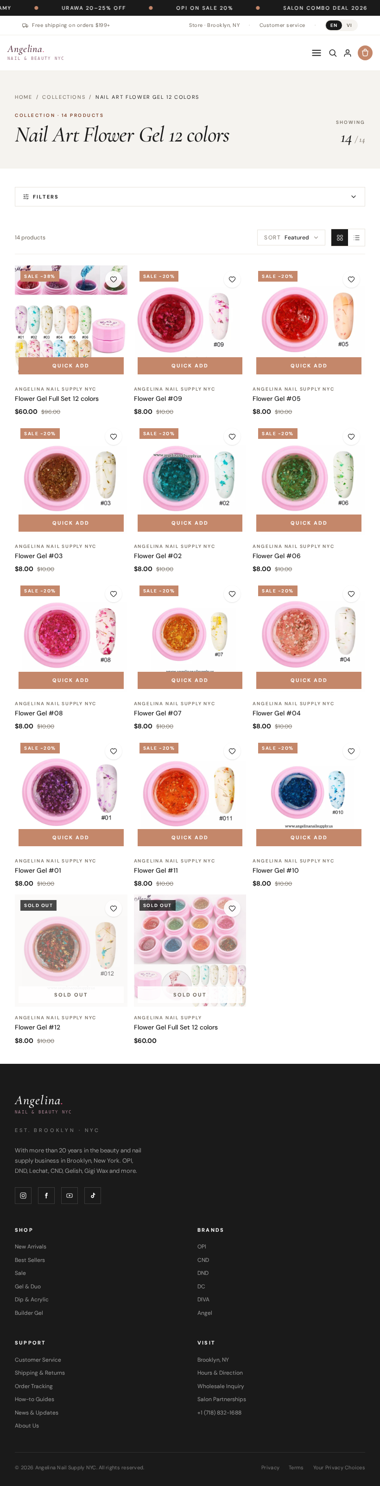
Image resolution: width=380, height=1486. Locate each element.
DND (203, 1273)
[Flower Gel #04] (309, 636)
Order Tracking (34, 1386)
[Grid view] (339, 237)
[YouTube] (69, 1195)
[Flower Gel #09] (190, 321)
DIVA (203, 1299)
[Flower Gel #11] (190, 793)
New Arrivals (30, 1246)
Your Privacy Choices (339, 1467)
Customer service (282, 25)
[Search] (332, 53)
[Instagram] (23, 1195)
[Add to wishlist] (113, 279)
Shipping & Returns (40, 1373)
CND (203, 1260)
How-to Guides (34, 1399)
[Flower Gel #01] (71, 793)
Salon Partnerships (221, 1399)
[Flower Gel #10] (309, 793)
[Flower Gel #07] (190, 636)
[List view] (356, 237)
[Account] (347, 53)
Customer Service (38, 1360)
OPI (201, 1246)
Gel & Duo (28, 1286)
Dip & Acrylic (32, 1299)
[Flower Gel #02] (190, 479)
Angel (204, 1313)
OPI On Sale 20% (168, 8)
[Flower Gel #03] (71, 479)
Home (23, 97)
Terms (296, 1467)
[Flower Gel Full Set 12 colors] (71, 321)
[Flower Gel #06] (309, 479)
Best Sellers (30, 1260)
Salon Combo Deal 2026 (289, 8)
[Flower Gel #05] (309, 321)
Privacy (270, 1467)
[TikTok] (92, 1195)
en (333, 25)
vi (349, 25)
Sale (20, 1273)
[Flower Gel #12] (71, 950)
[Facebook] (46, 1195)
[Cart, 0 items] (365, 52)
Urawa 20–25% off (58, 8)
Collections (63, 97)
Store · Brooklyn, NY (214, 25)
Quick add (70, 365)
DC (201, 1286)
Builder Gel (29, 1313)
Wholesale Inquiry (220, 1386)
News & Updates (36, 1412)
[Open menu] (316, 53)
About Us (27, 1425)
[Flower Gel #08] (71, 636)
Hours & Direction (220, 1373)
